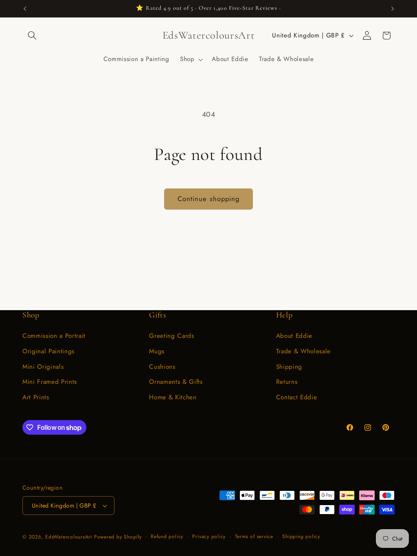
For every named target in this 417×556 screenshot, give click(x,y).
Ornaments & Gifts (175, 381)
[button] (32, 35)
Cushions (162, 366)
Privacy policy (209, 536)
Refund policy (167, 536)
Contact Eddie (296, 397)
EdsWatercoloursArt (68, 537)
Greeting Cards (171, 335)
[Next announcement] (393, 8)
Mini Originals (43, 366)
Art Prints (35, 397)
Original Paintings (48, 351)
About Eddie (294, 335)
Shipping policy (301, 536)
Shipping (289, 366)
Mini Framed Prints (49, 381)
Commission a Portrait (54, 335)
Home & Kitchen (172, 397)
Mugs (157, 351)
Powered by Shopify (118, 537)
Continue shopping (209, 199)
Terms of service (254, 536)
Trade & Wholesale (303, 351)
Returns (287, 381)
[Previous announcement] (25, 8)
